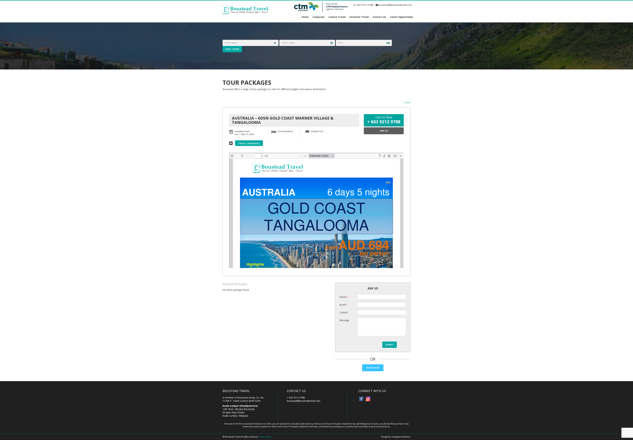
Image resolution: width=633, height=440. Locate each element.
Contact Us (379, 16)
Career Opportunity (401, 16)
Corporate (319, 16)
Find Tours (232, 49)
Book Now (372, 367)
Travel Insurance (249, 143)
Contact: (343, 312)
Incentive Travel (359, 16)
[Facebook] (361, 398)
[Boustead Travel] (245, 9)
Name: (343, 297)
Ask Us (384, 130)
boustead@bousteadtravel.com (395, 4)
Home (305, 16)
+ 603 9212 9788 (296, 397)
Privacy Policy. (264, 436)
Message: (344, 320)
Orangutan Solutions (400, 436)
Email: (342, 304)
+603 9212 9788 (364, 4)
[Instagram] (368, 398)
